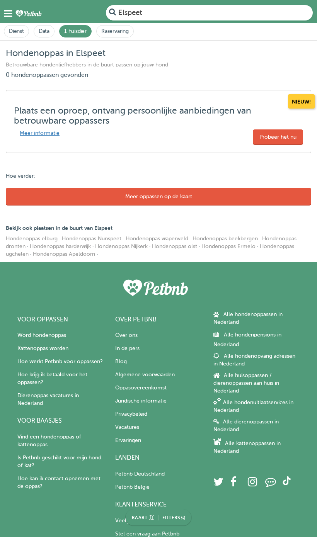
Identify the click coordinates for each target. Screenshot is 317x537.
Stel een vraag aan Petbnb (147, 534)
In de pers (127, 348)
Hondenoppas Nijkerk (121, 246)
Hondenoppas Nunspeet (91, 238)
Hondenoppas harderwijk (60, 246)
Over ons (126, 335)
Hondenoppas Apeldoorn (64, 254)
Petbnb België (132, 487)
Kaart (140, 517)
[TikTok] (286, 483)
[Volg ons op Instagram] (252, 484)
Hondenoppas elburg (32, 238)
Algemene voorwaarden (145, 374)
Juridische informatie (141, 401)
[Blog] (270, 484)
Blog (121, 361)
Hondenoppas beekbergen (225, 238)
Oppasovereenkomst (141, 388)
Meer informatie (40, 133)
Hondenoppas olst (174, 246)
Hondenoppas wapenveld (157, 238)
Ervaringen (128, 440)
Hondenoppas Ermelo (228, 246)
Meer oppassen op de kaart (158, 196)
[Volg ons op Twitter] (218, 484)
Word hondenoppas (41, 335)
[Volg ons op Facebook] (233, 484)
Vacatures (127, 427)
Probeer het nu (278, 137)
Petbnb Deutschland (140, 474)
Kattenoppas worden (42, 348)
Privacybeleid (131, 414)
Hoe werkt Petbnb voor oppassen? (59, 361)
